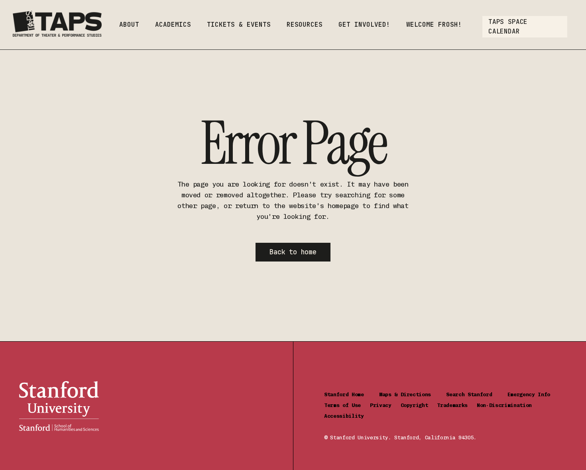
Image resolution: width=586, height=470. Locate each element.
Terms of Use (347, 405)
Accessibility (344, 416)
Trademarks (457, 405)
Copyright (419, 405)
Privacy (385, 405)
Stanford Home (351, 394)
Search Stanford (476, 394)
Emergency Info (528, 394)
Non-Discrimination (507, 405)
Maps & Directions (412, 394)
